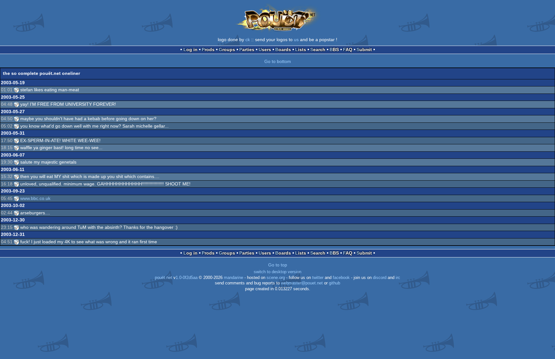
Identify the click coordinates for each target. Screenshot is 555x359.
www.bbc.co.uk (35, 198)
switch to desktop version (277, 272)
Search (317, 49)
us (296, 39)
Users (265, 49)
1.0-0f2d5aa (187, 277)
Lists (300, 49)
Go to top (277, 264)
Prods (208, 49)
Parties (246, 49)
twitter (317, 277)
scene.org (276, 277)
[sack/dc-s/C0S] (16, 89)
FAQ (347, 49)
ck (247, 39)
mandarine (233, 277)
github (334, 283)
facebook (341, 277)
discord (379, 277)
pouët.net (163, 277)
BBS (334, 49)
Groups (227, 49)
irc (398, 277)
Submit (364, 49)
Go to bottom (277, 61)
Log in (190, 49)
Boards (283, 49)
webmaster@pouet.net (302, 283)
